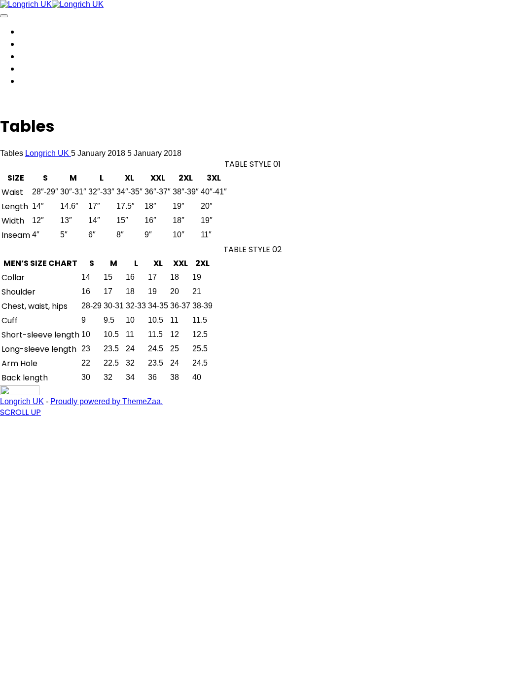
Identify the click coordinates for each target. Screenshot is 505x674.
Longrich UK (48, 153)
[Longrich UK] (26, 4)
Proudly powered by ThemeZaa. (106, 401)
